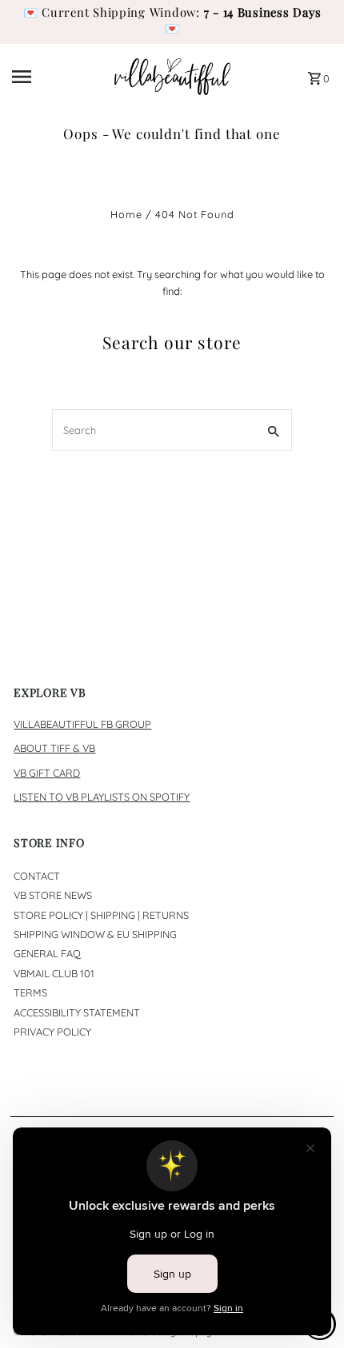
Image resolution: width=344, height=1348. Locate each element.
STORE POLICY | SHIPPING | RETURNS (101, 915)
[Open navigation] (58, 77)
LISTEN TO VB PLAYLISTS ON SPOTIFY (102, 796)
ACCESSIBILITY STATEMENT (77, 1012)
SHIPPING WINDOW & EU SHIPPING (95, 934)
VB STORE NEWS (53, 895)
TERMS (30, 992)
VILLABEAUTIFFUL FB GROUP (82, 724)
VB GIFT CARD (47, 772)
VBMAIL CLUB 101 (54, 973)
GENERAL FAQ (47, 953)
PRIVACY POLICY (52, 1031)
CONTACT (37, 875)
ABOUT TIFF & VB (54, 748)
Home (126, 214)
